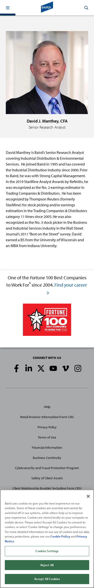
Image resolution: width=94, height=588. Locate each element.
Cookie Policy (60, 536)
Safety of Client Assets (47, 478)
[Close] (88, 496)
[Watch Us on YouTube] (53, 368)
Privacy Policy (47, 427)
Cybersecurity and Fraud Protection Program (47, 468)
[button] (7, 8)
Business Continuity (47, 457)
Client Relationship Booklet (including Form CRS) (47, 488)
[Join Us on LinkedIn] (28, 368)
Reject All (47, 565)
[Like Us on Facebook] (16, 368)
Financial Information (47, 447)
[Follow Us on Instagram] (78, 368)
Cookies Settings (46, 551)
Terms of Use (47, 437)
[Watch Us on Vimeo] (65, 368)
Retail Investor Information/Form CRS (47, 417)
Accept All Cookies (47, 579)
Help (47, 407)
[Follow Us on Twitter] (41, 368)
